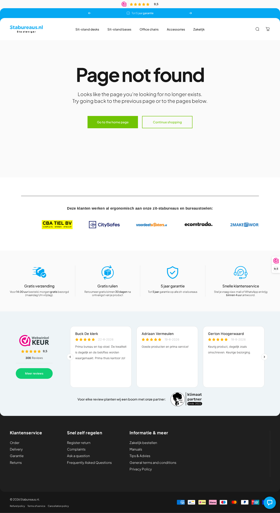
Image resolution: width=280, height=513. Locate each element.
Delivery (16, 449)
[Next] (190, 13)
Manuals (136, 449)
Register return (78, 443)
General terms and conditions (153, 463)
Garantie (17, 456)
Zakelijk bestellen (143, 443)
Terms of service (36, 505)
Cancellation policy (58, 505)
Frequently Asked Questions (89, 463)
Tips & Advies (140, 456)
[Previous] (89, 13)
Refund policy (17, 505)
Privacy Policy (141, 469)
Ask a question (78, 456)
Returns (16, 463)
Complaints (76, 449)
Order (14, 443)
